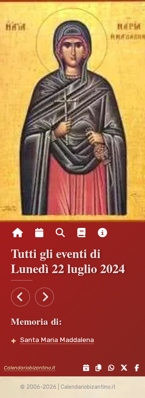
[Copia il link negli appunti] (97, 368)
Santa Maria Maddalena (57, 340)
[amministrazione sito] (121, 387)
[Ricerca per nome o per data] (60, 233)
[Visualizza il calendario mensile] (39, 233)
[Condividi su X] (122, 368)
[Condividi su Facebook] (135, 368)
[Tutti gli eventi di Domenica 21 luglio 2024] (20, 297)
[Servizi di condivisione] (84, 368)
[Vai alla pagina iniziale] (17, 233)
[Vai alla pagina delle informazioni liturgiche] (81, 233)
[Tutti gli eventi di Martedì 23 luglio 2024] (44, 297)
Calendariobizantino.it (29, 368)
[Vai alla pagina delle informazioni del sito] (102, 233)
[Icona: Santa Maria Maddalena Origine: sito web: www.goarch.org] (72, 111)
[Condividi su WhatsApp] (109, 368)
